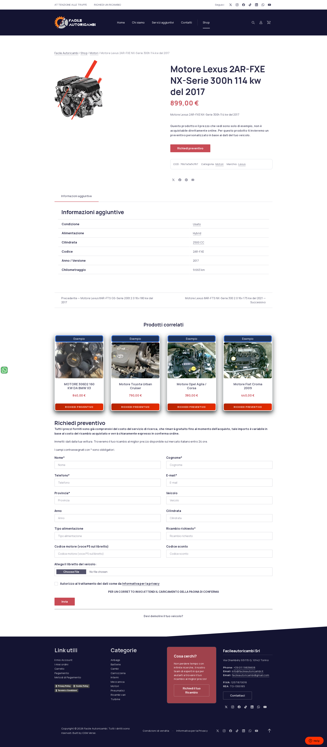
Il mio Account (63, 660)
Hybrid (197, 233)
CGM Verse (89, 733)
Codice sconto (177, 546)
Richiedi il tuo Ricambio (192, 690)
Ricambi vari (118, 695)
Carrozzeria (118, 673)
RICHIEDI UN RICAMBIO (107, 4)
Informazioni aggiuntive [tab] (76, 196)
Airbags (115, 660)
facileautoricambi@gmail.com (250, 675)
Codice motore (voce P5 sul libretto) (81, 546)
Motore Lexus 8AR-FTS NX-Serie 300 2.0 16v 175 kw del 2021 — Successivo (225, 300)
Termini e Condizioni (67, 690)
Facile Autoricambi (66, 53)
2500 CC (198, 242)
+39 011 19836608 (244, 667)
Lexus (242, 164)
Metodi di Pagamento (67, 677)
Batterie (116, 664)
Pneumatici (118, 690)
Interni (115, 677)
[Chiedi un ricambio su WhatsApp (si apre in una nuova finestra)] (4, 370)
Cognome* (174, 458)
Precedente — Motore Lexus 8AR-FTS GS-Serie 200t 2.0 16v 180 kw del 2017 (107, 300)
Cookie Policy (82, 686)
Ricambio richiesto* (181, 529)
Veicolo (171, 493)
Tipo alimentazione (68, 529)
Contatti (186, 22)
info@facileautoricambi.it (247, 671)
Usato (197, 224)
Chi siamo (138, 22)
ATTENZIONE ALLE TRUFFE (70, 4)
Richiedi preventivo (190, 148)
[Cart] (268, 22)
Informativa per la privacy (141, 584)
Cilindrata (173, 511)
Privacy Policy (64, 686)
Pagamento (61, 673)
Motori (94, 53)
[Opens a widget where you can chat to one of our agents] (314, 741)
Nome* (59, 458)
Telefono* (62, 475)
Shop (206, 22)
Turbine (115, 699)
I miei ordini (61, 664)
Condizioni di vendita (156, 731)
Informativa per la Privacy (192, 731)
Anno (58, 511)
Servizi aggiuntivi (163, 22)
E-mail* (171, 475)
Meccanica (118, 682)
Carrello (59, 668)
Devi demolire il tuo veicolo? (163, 616)
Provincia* (62, 493)
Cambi (115, 668)
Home (121, 22)
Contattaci (237, 695)
